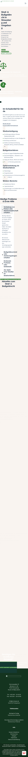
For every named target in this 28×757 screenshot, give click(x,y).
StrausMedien (22, 746)
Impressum (14, 737)
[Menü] (25, 3)
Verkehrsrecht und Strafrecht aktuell (10, 298)
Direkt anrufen (6, 53)
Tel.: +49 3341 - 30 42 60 (14, 694)
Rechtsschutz (14, 734)
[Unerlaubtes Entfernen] (14, 476)
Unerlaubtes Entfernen (6, 419)
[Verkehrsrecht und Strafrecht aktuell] (14, 356)
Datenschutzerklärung (14, 739)
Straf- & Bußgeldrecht (6, 296)
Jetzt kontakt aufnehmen (8, 667)
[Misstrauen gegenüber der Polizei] (14, 597)
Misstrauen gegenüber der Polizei (9, 540)
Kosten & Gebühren (14, 732)
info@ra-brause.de (14, 701)
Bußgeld (14, 736)
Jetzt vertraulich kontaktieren (10, 279)
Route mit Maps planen (14, 689)
